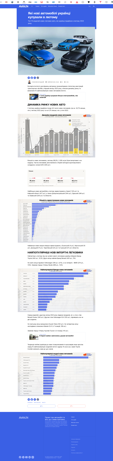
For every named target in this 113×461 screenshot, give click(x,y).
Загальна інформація (75, 439)
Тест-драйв (43, 6)
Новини (37, 6)
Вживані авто (61, 6)
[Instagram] (33, 457)
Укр (90, 6)
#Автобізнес (37, 402)
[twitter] (35, 78)
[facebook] (32, 78)
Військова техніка (52, 6)
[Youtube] (26, 457)
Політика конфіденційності (77, 452)
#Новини (30, 402)
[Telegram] (29, 457)
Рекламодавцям (74, 441)
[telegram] (29, 78)
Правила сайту (74, 444)
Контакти (73, 450)
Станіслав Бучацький (38, 82)
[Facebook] (20, 457)
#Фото (44, 402)
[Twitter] (23, 457)
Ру (93, 6)
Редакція (73, 447)
